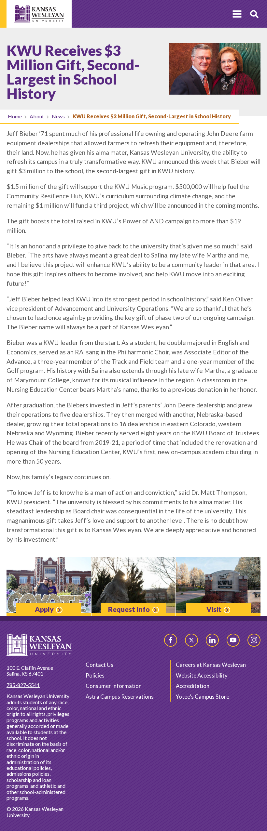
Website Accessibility (202, 675)
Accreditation (192, 685)
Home (15, 116)
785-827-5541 (23, 685)
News (58, 116)
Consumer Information (114, 685)
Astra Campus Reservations (120, 696)
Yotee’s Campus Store (202, 696)
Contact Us (99, 664)
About (37, 116)
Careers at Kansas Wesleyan (211, 664)
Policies (95, 675)
